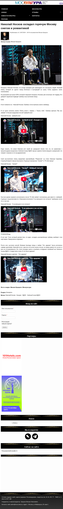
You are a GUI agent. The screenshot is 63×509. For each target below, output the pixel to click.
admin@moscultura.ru (17, 504)
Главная (4, 9)
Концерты (9, 292)
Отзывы (34, 12)
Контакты (36, 16)
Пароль (4, 315)
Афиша (4, 12)
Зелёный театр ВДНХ (33, 295)
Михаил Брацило (16, 41)
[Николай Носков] (31, 65)
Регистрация (5, 321)
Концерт (18, 295)
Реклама (4, 19)
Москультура (37, 9)
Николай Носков (10, 295)
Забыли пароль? (7, 323)
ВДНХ (24, 295)
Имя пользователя (8, 308)
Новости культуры (7, 16)
